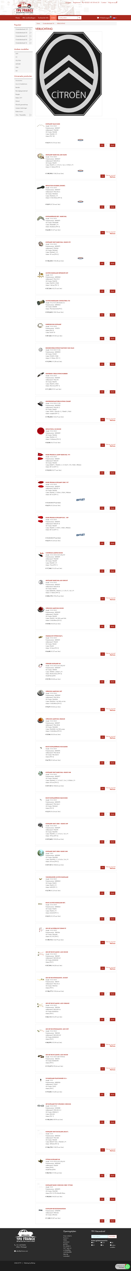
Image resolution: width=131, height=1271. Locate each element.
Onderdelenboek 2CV (22, 29)
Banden (18, 87)
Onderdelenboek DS (21, 33)
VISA (17, 67)
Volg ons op (113, 2)
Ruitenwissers (19, 111)
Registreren (76, 2)
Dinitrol (17, 101)
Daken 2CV (19, 98)
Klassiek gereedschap (22, 105)
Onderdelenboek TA (21, 43)
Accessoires (19, 80)
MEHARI (18, 64)
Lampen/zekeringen (21, 108)
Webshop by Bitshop (29, 1263)
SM (17, 71)
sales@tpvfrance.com (22, 1251)
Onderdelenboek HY (21, 36)
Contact (103, 2)
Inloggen (68, 2)
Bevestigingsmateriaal (21, 91)
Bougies (18, 94)
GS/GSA (18, 60)
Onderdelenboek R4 (21, 39)
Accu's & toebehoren (21, 84)
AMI (17, 53)
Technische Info (43, 18)
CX (16, 57)
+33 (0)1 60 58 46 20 (91, 2)
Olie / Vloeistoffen (21, 115)
